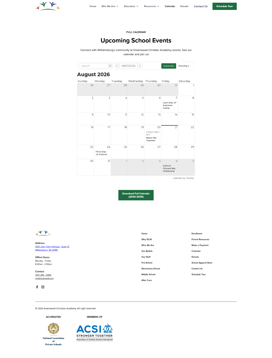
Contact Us (197, 268)
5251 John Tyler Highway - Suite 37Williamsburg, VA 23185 (52, 248)
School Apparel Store (202, 262)
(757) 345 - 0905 (43, 275)
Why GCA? (147, 239)
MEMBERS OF (94, 317)
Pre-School (147, 262)
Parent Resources (200, 239)
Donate (184, 6)
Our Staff (146, 257)
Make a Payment (200, 245)
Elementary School (151, 268)
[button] (110, 6)
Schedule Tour (199, 274)
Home (93, 6)
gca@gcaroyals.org (44, 278)
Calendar (170, 6)
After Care (147, 280)
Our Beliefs (147, 251)
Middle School (148, 274)
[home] (48, 6)
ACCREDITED (53, 317)
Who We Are (148, 245)
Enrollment (197, 233)
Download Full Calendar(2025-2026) (136, 195)
